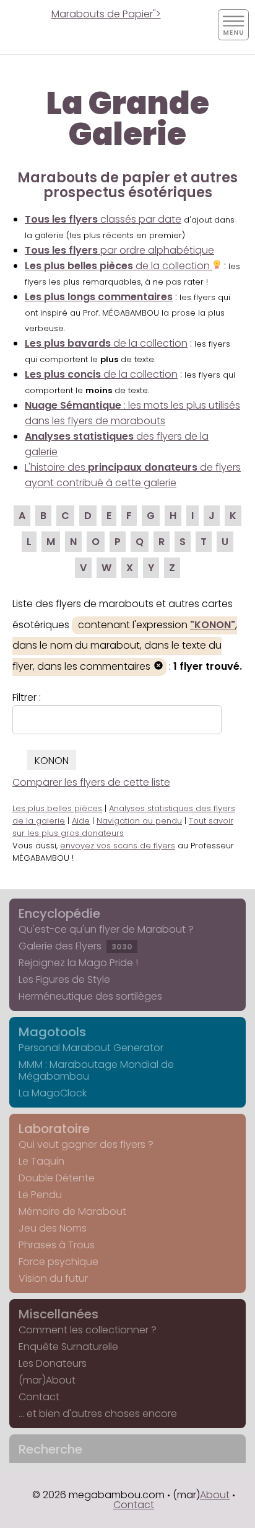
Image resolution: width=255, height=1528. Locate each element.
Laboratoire (54, 1128)
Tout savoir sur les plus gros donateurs (122, 827)
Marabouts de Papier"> (106, 14)
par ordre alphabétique (119, 250)
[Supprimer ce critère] (158, 667)
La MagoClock (53, 1093)
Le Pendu (40, 1195)
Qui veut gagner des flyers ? (86, 1144)
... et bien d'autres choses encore (98, 1413)
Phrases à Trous (57, 1245)
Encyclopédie (59, 913)
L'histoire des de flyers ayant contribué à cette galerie (133, 475)
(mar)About (47, 1380)
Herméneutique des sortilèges (90, 996)
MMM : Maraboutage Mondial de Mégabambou (96, 1070)
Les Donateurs (53, 1363)
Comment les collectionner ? (88, 1330)
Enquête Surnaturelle (68, 1346)
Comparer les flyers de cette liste (91, 782)
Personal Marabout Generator (91, 1048)
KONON (52, 760)
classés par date (103, 219)
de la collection (118, 266)
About (215, 1495)
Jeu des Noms (53, 1228)
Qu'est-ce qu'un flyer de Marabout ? (106, 929)
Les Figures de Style (64, 979)
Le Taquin (41, 1161)
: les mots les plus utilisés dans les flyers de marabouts (132, 413)
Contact (39, 1397)
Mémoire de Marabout (72, 1211)
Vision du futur (53, 1278)
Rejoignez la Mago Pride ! (78, 963)
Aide (81, 821)
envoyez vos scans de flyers (117, 845)
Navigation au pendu (139, 821)
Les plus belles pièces (57, 808)
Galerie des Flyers (75, 946)
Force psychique (58, 1262)
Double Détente (57, 1178)
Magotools (52, 1032)
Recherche (50, 1449)
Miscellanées (58, 1314)
